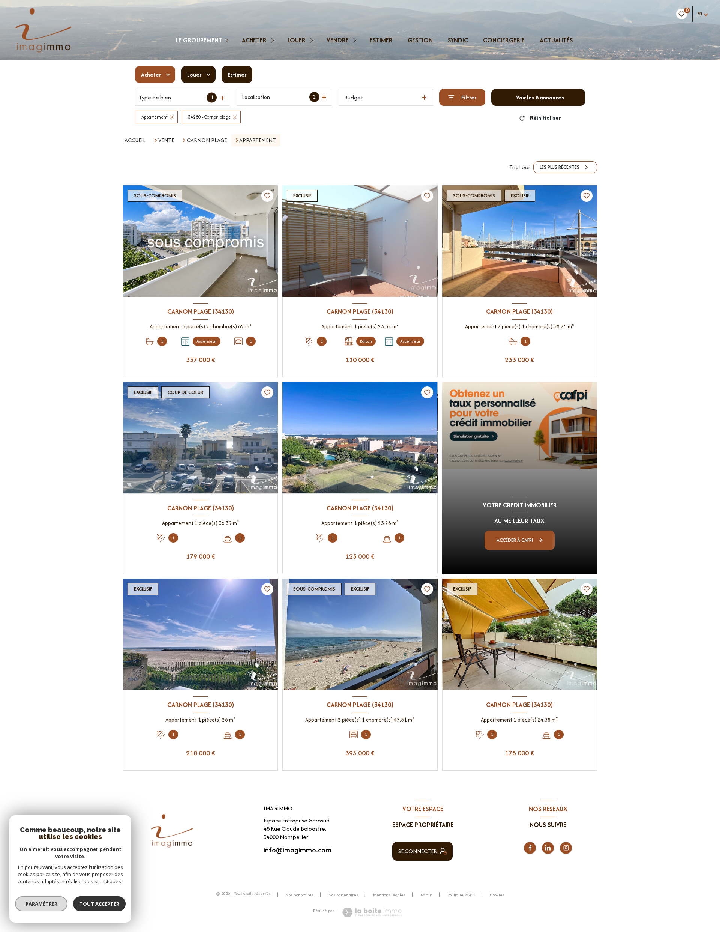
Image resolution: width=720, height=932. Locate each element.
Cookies (497, 895)
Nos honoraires (300, 895)
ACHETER (254, 40)
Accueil (135, 140)
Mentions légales (389, 895)
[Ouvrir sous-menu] (227, 40)
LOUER (297, 40)
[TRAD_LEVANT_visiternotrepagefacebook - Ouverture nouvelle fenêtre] (530, 848)
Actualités (556, 40)
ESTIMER (381, 40)
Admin (426, 895)
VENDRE (338, 40)
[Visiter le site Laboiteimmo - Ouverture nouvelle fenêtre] (372, 912)
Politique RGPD (461, 895)
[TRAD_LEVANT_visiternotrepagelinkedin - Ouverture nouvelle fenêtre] (548, 848)
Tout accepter (99, 903)
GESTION (420, 40)
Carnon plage (207, 140)
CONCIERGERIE (504, 40)
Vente (166, 140)
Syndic (458, 40)
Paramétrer (41, 903)
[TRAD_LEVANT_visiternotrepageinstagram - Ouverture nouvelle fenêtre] (566, 848)
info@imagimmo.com (298, 850)
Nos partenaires (343, 895)
